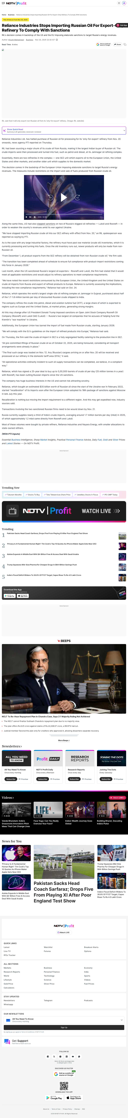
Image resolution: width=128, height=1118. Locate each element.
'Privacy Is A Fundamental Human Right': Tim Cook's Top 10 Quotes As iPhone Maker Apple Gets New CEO (15, 868)
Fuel (100, 440)
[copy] (125, 44)
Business (29, 40)
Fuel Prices (89, 984)
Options (87, 951)
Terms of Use (56, 1109)
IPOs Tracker (10, 955)
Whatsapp (8, 1004)
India (86, 972)
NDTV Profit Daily (44, 769)
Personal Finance (74, 440)
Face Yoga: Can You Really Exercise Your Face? (46, 822)
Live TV (7, 951)
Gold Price (8, 984)
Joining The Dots (108, 769)
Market (43, 440)
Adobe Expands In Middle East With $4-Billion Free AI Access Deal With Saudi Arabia (16, 896)
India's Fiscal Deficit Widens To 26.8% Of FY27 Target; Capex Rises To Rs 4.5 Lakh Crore (111, 894)
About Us (46, 1109)
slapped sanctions (46, 224)
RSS (83, 1109)
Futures (47, 951)
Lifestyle (8, 980)
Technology (49, 976)
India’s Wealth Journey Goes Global (78, 822)
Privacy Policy (67, 1109)
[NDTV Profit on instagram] (60, 1056)
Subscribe (10, 779)
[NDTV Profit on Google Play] (54, 1097)
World (6, 976)
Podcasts (88, 1000)
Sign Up (64, 1027)
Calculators (9, 988)
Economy (88, 968)
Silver (115, 440)
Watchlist (48, 947)
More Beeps (63, 740)
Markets (7, 968)
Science (47, 980)
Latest (9, 443)
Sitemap (77, 1109)
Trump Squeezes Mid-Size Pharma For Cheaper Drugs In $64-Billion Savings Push (110, 866)
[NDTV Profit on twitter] (54, 1056)
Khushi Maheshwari (16, 40)
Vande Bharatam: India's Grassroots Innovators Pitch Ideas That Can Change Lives (16, 824)
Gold (105, 440)
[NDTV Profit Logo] (64, 925)
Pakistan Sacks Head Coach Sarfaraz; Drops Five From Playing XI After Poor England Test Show (63, 892)
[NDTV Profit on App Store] (74, 1097)
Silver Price (49, 984)
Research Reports (76, 769)
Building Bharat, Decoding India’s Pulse (109, 822)
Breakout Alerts (91, 947)
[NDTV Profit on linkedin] (66, 1056)
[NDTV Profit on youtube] (73, 1056)
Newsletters (9, 1000)
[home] (16, 2)
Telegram (48, 1000)
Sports (87, 976)
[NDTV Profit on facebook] (47, 1056)
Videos (87, 980)
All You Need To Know (15, 769)
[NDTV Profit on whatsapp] (79, 1056)
